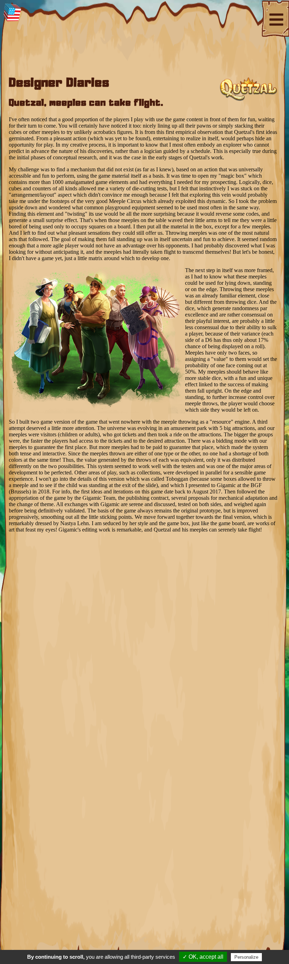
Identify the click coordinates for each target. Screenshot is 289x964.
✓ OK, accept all (203, 957)
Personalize (246, 957)
